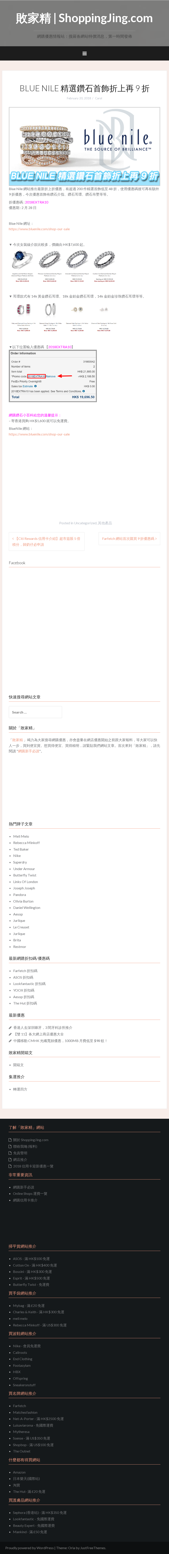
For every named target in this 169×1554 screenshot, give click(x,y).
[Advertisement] (46, 469)
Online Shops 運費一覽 (30, 1193)
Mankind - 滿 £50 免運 (30, 1532)
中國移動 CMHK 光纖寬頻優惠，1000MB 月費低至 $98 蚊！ (60, 1040)
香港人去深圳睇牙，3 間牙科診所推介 (42, 1027)
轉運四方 (20, 1089)
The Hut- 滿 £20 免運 (29, 1491)
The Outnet (21, 1451)
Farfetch (19, 1406)
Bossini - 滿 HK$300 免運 (32, 1271)
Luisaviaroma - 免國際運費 (33, 1425)
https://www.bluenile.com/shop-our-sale (39, 229)
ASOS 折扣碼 (23, 977)
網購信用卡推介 (25, 1200)
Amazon (19, 1472)
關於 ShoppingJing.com (30, 1140)
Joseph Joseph (24, 888)
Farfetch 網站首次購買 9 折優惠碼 (128, 538)
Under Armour (24, 869)
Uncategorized (85, 523)
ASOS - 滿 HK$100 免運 (31, 1258)
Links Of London (25, 882)
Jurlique (19, 920)
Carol (98, 98)
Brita (17, 940)
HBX (16, 1372)
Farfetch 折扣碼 (25, 971)
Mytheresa (21, 1431)
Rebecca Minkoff (26, 842)
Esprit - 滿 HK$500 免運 (31, 1278)
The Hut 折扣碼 (25, 1003)
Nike (17, 855)
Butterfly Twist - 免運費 (31, 1284)
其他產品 (105, 523)
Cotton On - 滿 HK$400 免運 (35, 1265)
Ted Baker (21, 849)
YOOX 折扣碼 (23, 990)
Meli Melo (21, 836)
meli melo (20, 1318)
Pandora (19, 894)
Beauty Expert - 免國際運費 (34, 1525)
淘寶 (16, 1485)
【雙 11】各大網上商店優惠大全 (38, 1034)
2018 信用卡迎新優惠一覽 (33, 1166)
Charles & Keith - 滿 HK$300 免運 (38, 1312)
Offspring (20, 1378)
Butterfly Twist (24, 875)
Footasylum (22, 1365)
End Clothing (22, 1359)
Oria (71, 1548)
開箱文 (18, 1065)
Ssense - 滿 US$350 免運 (31, 1438)
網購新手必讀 (23, 1187)
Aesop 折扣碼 (23, 997)
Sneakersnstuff (24, 1385)
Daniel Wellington (26, 907)
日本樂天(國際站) (26, 1478)
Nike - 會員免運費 (27, 1346)
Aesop (18, 914)
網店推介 (20, 1159)
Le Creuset (21, 927)
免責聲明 (20, 1153)
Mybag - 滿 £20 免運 (29, 1305)
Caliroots (20, 1352)
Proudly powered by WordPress (29, 1548)
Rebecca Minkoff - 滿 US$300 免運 (40, 1325)
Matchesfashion (25, 1412)
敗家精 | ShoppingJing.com (84, 18)
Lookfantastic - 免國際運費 (33, 1519)
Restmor (19, 946)
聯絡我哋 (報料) (25, 1146)
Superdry (20, 862)
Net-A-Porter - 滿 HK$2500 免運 (38, 1419)
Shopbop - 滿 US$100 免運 (33, 1445)
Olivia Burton (23, 901)
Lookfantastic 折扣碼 (29, 983)
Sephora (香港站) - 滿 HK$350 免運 (40, 1512)
